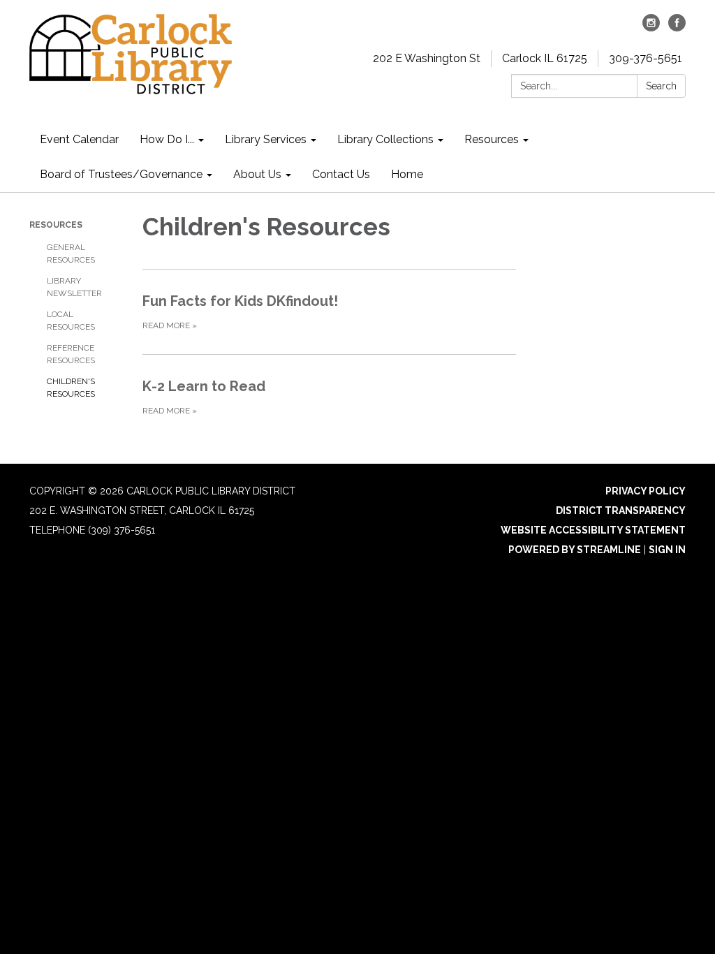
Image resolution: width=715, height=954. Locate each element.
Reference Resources (71, 354)
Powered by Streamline (574, 549)
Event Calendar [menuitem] (79, 139)
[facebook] (677, 27)
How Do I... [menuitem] (167, 139)
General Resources (71, 253)
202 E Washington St (426, 58)
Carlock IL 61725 (544, 58)
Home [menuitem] (407, 174)
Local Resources (71, 320)
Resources (55, 225)
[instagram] (651, 27)
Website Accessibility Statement (593, 530)
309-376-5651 (645, 58)
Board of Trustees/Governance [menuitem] (121, 174)
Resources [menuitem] (491, 139)
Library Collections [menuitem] (385, 139)
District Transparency (621, 510)
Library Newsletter (74, 287)
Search (661, 85)
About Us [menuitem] (257, 174)
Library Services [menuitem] (266, 139)
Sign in (667, 549)
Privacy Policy (645, 491)
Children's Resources (71, 387)
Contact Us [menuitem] (341, 174)
